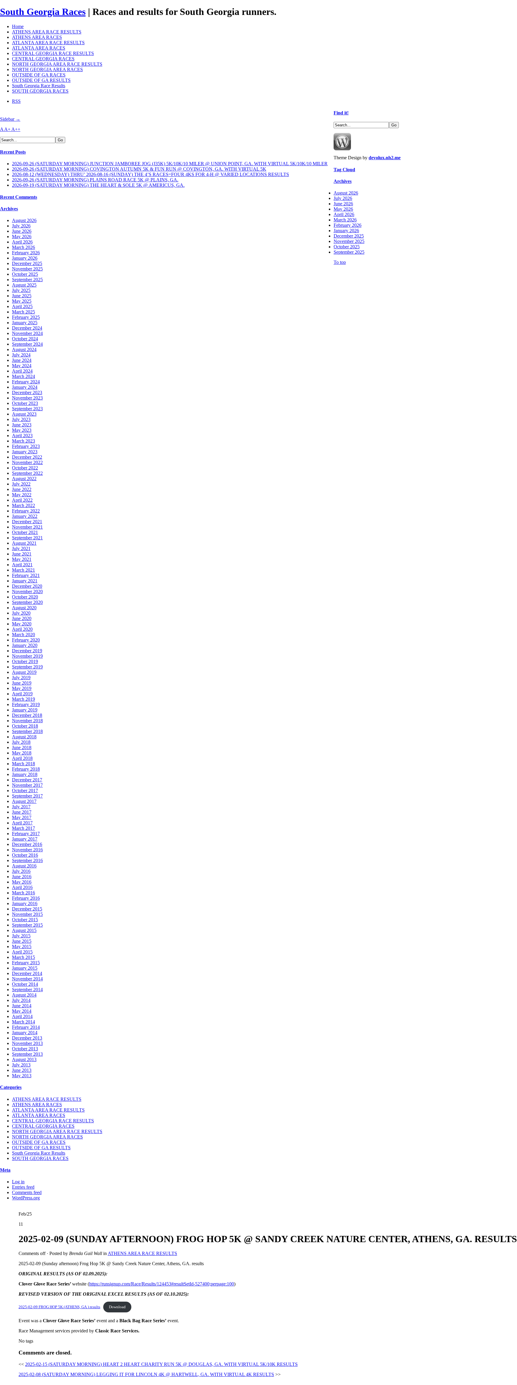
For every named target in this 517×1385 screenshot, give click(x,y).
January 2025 (24, 322)
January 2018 (24, 774)
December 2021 (27, 521)
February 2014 (26, 1027)
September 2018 (27, 731)
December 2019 (27, 650)
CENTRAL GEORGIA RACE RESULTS (53, 53)
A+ (7, 129)
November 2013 (27, 1043)
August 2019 (24, 672)
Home (18, 26)
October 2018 (25, 726)
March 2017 (23, 828)
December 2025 (27, 263)
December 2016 (27, 844)
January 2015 (24, 968)
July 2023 (21, 419)
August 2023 (24, 414)
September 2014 (27, 989)
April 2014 (22, 1016)
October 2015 (25, 919)
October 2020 (25, 596)
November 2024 (27, 333)
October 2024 (25, 338)
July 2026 (21, 225)
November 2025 (27, 268)
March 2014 (23, 1021)
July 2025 (21, 290)
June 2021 (21, 553)
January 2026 (24, 258)
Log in (18, 1181)
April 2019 (22, 693)
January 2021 (24, 580)
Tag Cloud (344, 169)
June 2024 (21, 360)
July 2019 (21, 677)
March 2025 (23, 311)
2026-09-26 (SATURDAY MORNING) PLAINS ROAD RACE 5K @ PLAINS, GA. (95, 179)
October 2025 (25, 274)
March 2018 (23, 763)
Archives (9, 208)
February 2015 (26, 962)
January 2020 (24, 645)
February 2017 (26, 833)
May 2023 (21, 430)
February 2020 (26, 639)
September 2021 (27, 537)
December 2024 (27, 327)
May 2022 (21, 494)
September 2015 (27, 925)
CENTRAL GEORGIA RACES (43, 58)
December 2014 (27, 973)
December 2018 (27, 715)
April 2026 (22, 241)
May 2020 (21, 623)
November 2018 (27, 720)
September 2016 (27, 860)
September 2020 (27, 602)
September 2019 (27, 666)
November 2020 (27, 591)
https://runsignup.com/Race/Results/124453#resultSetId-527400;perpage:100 (161, 1283)
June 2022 (21, 489)
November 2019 (27, 656)
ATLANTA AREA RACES (38, 47)
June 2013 (21, 1070)
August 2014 (24, 994)
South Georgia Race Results (38, 85)
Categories (11, 1087)
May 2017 (21, 817)
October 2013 (25, 1048)
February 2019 (26, 704)
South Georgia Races (43, 11)
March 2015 (23, 957)
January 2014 (24, 1032)
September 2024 (27, 344)
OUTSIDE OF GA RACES (39, 74)
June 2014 (21, 1005)
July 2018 (21, 742)
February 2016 (26, 898)
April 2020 (22, 629)
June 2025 (21, 295)
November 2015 (27, 914)
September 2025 (27, 279)
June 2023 (21, 424)
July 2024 (21, 354)
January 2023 (24, 451)
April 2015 (22, 951)
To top (340, 262)
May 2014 (21, 1011)
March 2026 (23, 247)
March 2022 (23, 505)
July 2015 (21, 935)
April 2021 (22, 564)
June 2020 (21, 618)
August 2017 (24, 801)
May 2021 (21, 559)
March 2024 (23, 376)
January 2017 (24, 838)
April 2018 (22, 758)
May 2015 (21, 946)
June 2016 (21, 876)
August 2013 (24, 1059)
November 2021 (27, 526)
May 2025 (21, 301)
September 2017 (27, 795)
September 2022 (27, 473)
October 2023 (25, 403)
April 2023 (22, 435)
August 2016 (24, 865)
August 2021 (24, 543)
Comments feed (27, 1192)
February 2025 (26, 317)
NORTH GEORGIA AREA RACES (47, 69)
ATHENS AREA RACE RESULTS (46, 31)
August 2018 (24, 736)
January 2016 (24, 903)
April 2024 (22, 371)
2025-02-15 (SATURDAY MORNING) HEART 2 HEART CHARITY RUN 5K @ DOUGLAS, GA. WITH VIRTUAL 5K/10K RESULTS (161, 1364)
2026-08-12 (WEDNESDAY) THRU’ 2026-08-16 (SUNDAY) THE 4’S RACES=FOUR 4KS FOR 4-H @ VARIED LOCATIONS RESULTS (150, 174)
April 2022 (22, 500)
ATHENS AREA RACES (37, 37)
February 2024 (26, 381)
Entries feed (23, 1187)
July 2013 (21, 1064)
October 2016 (25, 855)
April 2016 (22, 887)
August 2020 (24, 607)
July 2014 (21, 1000)
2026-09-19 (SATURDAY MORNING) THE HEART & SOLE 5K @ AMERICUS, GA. (98, 185)
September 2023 (27, 408)
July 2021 (21, 548)
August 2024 (24, 349)
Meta (5, 1170)
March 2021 (23, 570)
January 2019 (24, 709)
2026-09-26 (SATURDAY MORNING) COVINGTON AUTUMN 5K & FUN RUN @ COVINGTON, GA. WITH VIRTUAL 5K (139, 169)
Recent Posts (13, 151)
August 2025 (24, 284)
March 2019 (23, 699)
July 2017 (21, 806)
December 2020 (27, 586)
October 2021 (25, 532)
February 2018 (26, 769)
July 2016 (21, 871)
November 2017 (27, 785)
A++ (15, 129)
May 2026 (21, 236)
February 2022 (26, 510)
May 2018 (21, 752)
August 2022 (24, 478)
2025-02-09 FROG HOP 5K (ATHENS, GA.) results (59, 1307)
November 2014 (27, 978)
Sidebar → (10, 119)
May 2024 (21, 365)
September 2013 (27, 1054)
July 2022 (21, 483)
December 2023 (27, 392)
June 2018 (21, 747)
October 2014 (25, 984)
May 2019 (21, 688)
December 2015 (27, 908)
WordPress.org (26, 1197)
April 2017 (22, 822)
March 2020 (23, 634)
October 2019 (25, 661)
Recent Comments (18, 197)
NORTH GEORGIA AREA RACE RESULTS (57, 64)
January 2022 (24, 516)
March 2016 (23, 892)
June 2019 (21, 682)
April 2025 (22, 306)
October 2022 (25, 467)
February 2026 (26, 252)
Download (117, 1307)
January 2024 (24, 387)
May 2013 (21, 1075)
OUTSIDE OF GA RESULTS (41, 80)
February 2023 (26, 446)
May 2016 (21, 881)
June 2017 (21, 812)
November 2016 (27, 849)
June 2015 (21, 941)
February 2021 (26, 575)
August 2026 (24, 220)
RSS (16, 101)
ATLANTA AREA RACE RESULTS (48, 42)
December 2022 (27, 457)
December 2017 (27, 779)
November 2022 (27, 462)
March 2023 (23, 440)
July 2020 (21, 613)
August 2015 (24, 930)
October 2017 (25, 790)
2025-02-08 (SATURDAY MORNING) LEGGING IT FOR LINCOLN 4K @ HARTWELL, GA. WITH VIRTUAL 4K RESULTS (146, 1374)
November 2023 (27, 397)
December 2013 (27, 1037)
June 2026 (21, 231)
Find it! (341, 112)
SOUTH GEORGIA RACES (40, 91)
